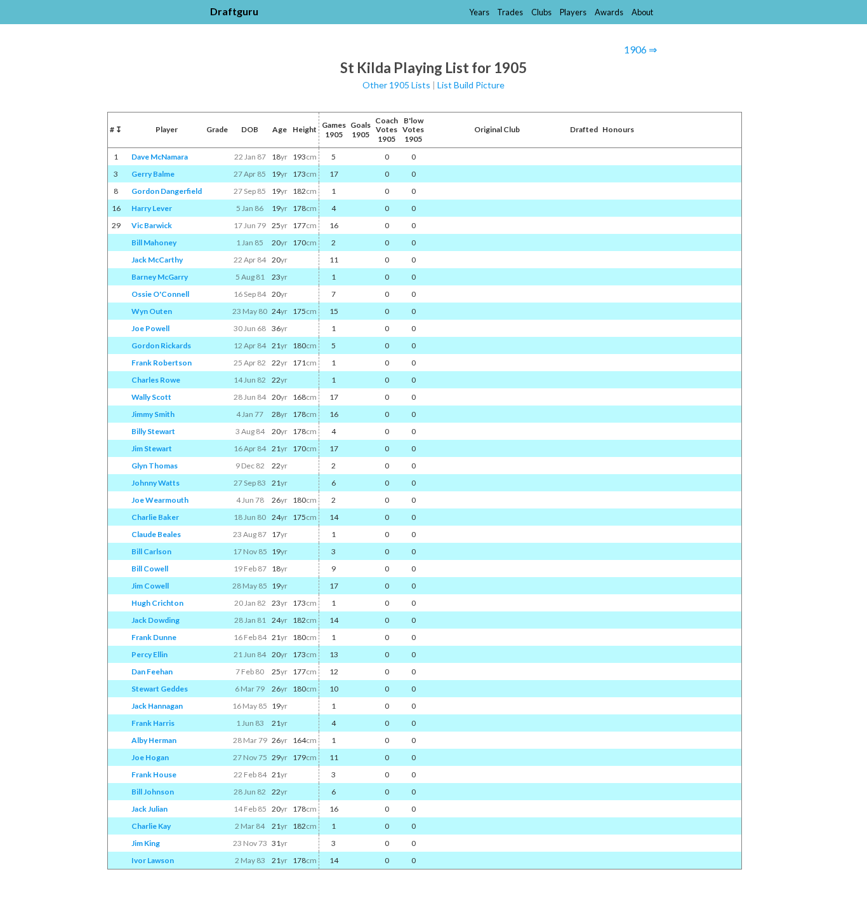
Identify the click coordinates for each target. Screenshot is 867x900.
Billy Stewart (153, 431)
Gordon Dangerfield (166, 191)
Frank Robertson (161, 362)
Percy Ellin (149, 654)
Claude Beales (156, 534)
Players (573, 12)
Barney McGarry (159, 277)
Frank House (153, 774)
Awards (609, 12)
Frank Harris (153, 723)
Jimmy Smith (153, 414)
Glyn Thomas (154, 465)
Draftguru (234, 11)
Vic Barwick (151, 225)
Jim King (145, 843)
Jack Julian (149, 809)
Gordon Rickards (161, 345)
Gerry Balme (153, 174)
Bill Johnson (152, 791)
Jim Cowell (150, 585)
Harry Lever (151, 208)
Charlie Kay (151, 826)
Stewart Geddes (159, 688)
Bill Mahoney (153, 242)
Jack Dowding (155, 620)
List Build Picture (471, 84)
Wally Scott (151, 397)
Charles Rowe (155, 380)
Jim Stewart (151, 448)
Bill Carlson (151, 551)
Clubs (541, 12)
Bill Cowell (149, 568)
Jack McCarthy (157, 259)
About (642, 12)
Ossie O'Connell (160, 294)
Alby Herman (153, 740)
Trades (510, 12)
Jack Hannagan (157, 706)
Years (479, 12)
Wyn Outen (151, 311)
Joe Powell (150, 328)
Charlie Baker (155, 517)
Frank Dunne (153, 637)
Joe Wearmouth (160, 500)
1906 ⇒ (640, 49)
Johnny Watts (155, 483)
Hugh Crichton (157, 603)
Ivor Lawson (152, 860)
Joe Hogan (150, 757)
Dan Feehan (152, 671)
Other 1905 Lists (396, 84)
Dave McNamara (159, 156)
